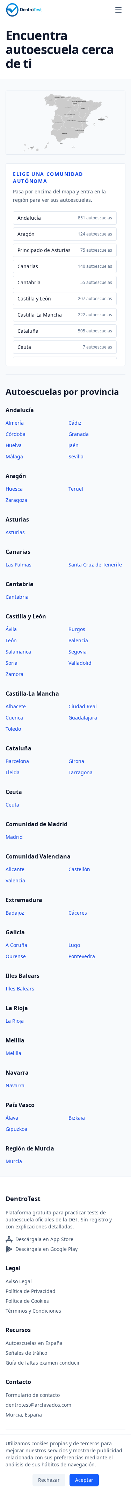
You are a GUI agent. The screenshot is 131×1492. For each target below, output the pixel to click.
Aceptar (84, 1480)
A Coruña (16, 945)
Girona (76, 761)
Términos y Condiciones (33, 1310)
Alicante (15, 869)
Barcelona (17, 761)
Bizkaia (76, 1117)
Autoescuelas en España (34, 1343)
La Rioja (15, 1020)
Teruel (75, 488)
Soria (11, 662)
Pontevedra (81, 956)
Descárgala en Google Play (46, 1249)
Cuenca (14, 717)
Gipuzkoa (16, 1129)
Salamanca (18, 651)
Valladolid (80, 662)
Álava (12, 1117)
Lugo (74, 945)
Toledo (13, 728)
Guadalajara (82, 717)
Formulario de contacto (33, 1395)
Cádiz (74, 422)
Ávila (11, 629)
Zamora (14, 674)
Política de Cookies (27, 1301)
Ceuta (12, 804)
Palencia (78, 640)
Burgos (76, 629)
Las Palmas (18, 564)
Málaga (14, 456)
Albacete (16, 706)
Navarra (15, 1085)
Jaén (73, 445)
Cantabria (17, 597)
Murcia (14, 1161)
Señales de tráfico (26, 1353)
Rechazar (49, 1480)
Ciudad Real (82, 706)
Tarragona (80, 772)
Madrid (14, 837)
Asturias (15, 532)
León (11, 640)
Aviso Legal (19, 1281)
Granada (78, 434)
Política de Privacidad (31, 1291)
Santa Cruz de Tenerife (95, 564)
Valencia (15, 880)
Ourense (16, 956)
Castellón (79, 869)
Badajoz (15, 912)
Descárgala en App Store (44, 1239)
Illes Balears (20, 988)
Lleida (13, 772)
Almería (15, 422)
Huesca (14, 488)
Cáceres (77, 912)
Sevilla (75, 456)
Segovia (77, 651)
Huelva (14, 445)
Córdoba (16, 434)
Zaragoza (16, 500)
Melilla (13, 1053)
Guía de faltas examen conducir (43, 1362)
